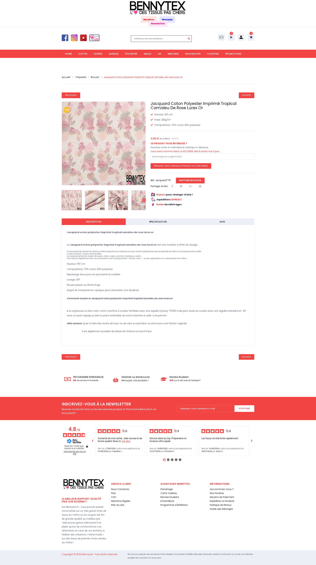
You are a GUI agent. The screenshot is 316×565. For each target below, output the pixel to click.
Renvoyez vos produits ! (134, 380)
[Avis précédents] (92, 441)
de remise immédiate (85, 380)
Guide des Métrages (221, 509)
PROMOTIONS (233, 53)
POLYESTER (131, 53)
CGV (113, 497)
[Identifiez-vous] (241, 37)
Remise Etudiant (169, 497)
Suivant (246, 95)
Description (94, 221)
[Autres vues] (63, 200)
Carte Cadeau (168, 493)
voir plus (126, 441)
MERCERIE (173, 53)
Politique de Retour (220, 505)
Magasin (167, 19)
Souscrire (244, 408)
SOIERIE (98, 53)
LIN (159, 53)
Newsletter (158, 23)
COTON (82, 53)
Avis (222, 221)
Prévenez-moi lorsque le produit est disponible (181, 165)
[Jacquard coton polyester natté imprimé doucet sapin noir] (72, 200)
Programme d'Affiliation (174, 505)
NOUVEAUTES (192, 53)
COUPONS (213, 53)
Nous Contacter (120, 489)
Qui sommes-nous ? (222, 489)
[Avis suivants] (251, 441)
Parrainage (166, 489)
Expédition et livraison (222, 501)
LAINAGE (113, 53)
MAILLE (147, 53)
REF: (153, 180)
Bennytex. (88, 554)
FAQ (113, 493)
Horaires (148, 19)
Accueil (66, 77)
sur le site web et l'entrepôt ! (185, 380)
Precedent (71, 95)
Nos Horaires (217, 493)
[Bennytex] (158, 7)
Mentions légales (120, 501)
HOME (68, 53)
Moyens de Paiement (222, 497)
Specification (158, 221)
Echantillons (167, 501)
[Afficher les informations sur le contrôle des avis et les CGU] (87, 446)
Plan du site (117, 505)
